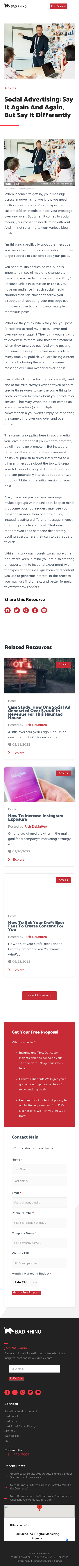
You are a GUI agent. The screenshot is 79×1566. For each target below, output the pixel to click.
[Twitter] (30, 1392)
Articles (10, 88)
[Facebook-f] (7, 1392)
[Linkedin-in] (15, 1392)
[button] (7, 610)
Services (11, 1404)
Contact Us (13, 1450)
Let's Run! (16, 1378)
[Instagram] (22, 1392)
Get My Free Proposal (26, 1292)
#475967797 (11, 188)
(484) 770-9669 (16, 1454)
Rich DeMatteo (35, 725)
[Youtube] (38, 1392)
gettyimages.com (26, 188)
